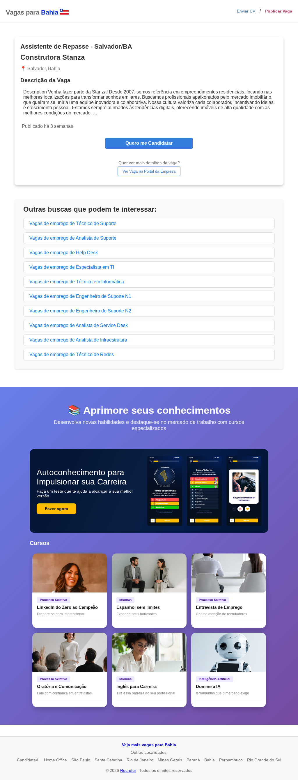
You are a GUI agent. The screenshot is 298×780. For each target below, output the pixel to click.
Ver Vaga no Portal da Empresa (149, 171)
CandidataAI (28, 760)
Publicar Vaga (278, 11)
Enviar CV (246, 11)
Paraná (193, 760)
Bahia (209, 760)
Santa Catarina (108, 760)
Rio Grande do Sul (264, 760)
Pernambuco (231, 760)
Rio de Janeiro (140, 760)
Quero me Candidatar (149, 143)
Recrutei (128, 770)
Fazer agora (56, 508)
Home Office (55, 760)
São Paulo (80, 760)
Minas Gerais (170, 760)
